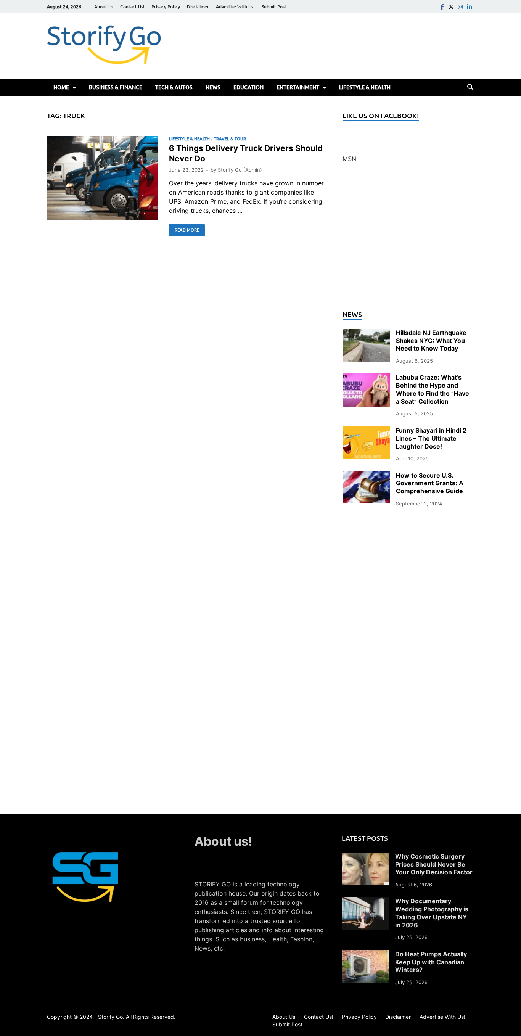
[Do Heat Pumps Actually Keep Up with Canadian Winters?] (365, 955)
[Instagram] (460, 6)
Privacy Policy (165, 6)
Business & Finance (115, 87)
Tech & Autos (174, 87)
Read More (184, 228)
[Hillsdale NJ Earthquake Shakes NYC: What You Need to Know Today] (366, 333)
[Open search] (470, 87)
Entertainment (298, 87)
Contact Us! (132, 6)
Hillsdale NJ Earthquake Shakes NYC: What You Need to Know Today (431, 340)
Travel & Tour (230, 138)
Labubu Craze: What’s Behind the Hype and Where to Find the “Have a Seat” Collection (432, 389)
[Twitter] (451, 6)
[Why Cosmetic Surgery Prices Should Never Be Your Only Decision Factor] (365, 857)
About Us (103, 6)
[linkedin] (469, 6)
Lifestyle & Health (365, 87)
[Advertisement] (408, 241)
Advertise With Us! (235, 6)
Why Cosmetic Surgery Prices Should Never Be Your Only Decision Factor (434, 864)
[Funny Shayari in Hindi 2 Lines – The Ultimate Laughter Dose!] (366, 431)
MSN (349, 158)
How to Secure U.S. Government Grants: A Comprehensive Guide (429, 483)
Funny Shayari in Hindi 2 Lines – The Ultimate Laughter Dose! (431, 438)
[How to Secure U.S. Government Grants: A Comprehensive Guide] (366, 476)
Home (61, 87)
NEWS (213, 87)
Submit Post (274, 6)
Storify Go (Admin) (240, 170)
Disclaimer (198, 6)
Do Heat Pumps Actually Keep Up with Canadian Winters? (431, 962)
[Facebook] (442, 6)
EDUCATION (248, 87)
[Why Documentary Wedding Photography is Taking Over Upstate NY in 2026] (365, 902)
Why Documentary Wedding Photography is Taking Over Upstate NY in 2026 (431, 912)
